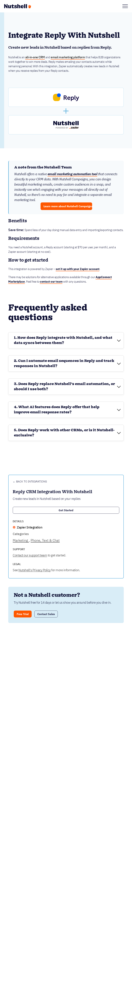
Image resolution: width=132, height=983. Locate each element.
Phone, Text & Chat (45, 540)
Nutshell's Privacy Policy (34, 570)
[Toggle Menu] (125, 6)
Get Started (66, 510)
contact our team (51, 281)
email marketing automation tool (72, 174)
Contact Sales (46, 614)
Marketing (21, 540)
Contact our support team (30, 555)
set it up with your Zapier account (77, 269)
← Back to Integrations (30, 481)
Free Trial (23, 614)
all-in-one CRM (35, 57)
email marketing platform (68, 57)
